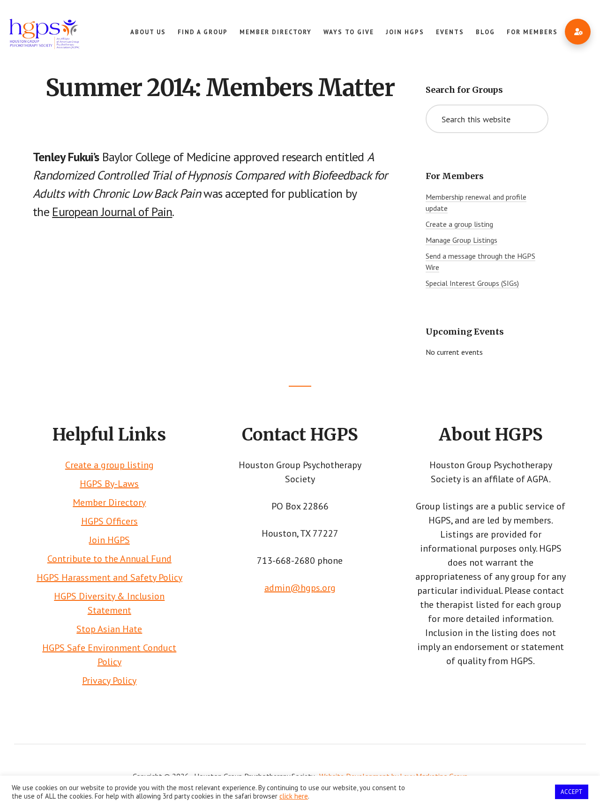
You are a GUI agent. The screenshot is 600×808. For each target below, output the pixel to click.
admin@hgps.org (300, 588)
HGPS (44, 37)
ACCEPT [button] (572, 792)
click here (293, 796)
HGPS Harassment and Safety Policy (109, 577)
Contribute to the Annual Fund (109, 559)
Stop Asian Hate (109, 629)
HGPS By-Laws (109, 484)
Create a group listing (459, 224)
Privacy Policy (109, 680)
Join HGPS (109, 540)
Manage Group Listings (461, 240)
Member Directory (109, 502)
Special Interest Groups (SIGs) (472, 283)
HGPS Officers (109, 521)
